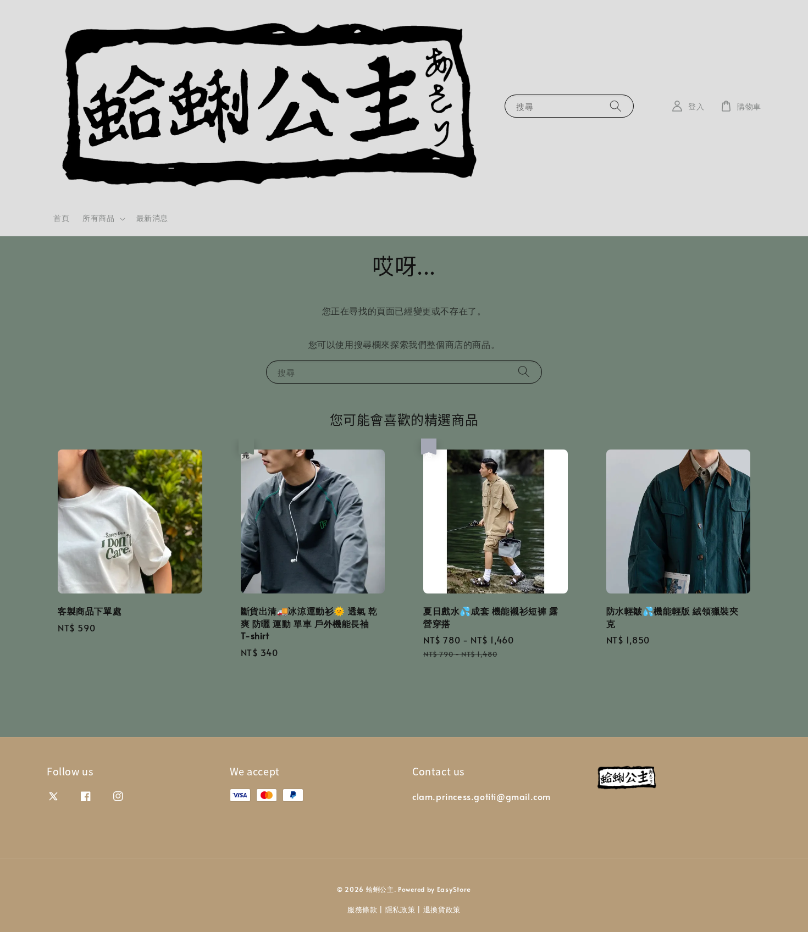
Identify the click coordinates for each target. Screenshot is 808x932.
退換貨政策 (442, 909)
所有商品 (98, 218)
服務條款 (362, 909)
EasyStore (454, 889)
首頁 (61, 218)
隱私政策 (400, 909)
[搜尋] (615, 105)
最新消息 (152, 218)
